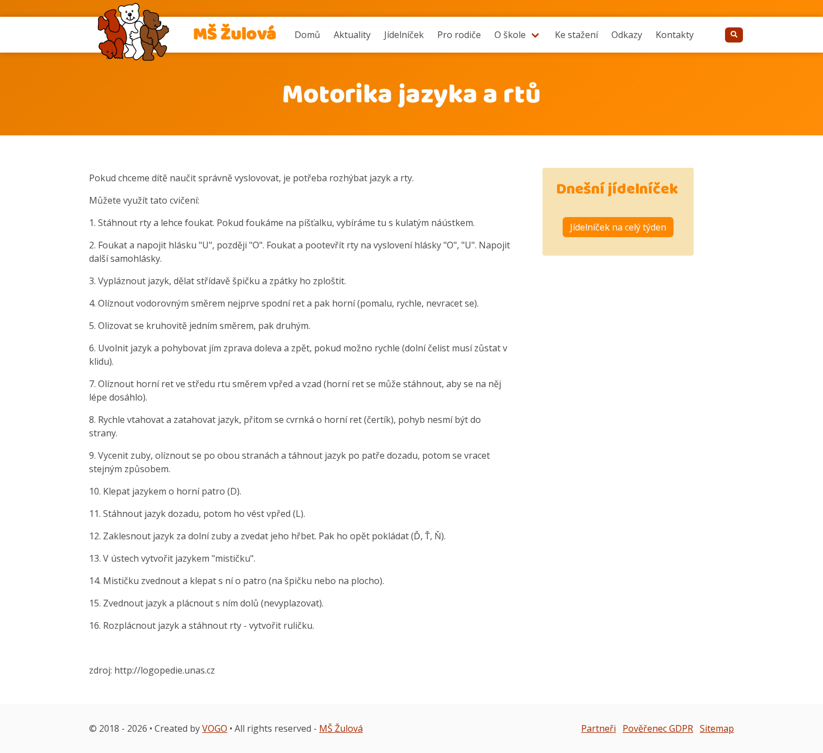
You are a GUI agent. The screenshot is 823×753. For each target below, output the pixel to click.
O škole (510, 35)
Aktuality (352, 35)
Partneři (598, 728)
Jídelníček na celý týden (618, 227)
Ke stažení (576, 35)
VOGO (214, 728)
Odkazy (626, 35)
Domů (307, 35)
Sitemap (717, 728)
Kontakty (675, 35)
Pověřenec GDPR (658, 728)
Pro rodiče (459, 35)
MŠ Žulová (341, 728)
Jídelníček (404, 35)
